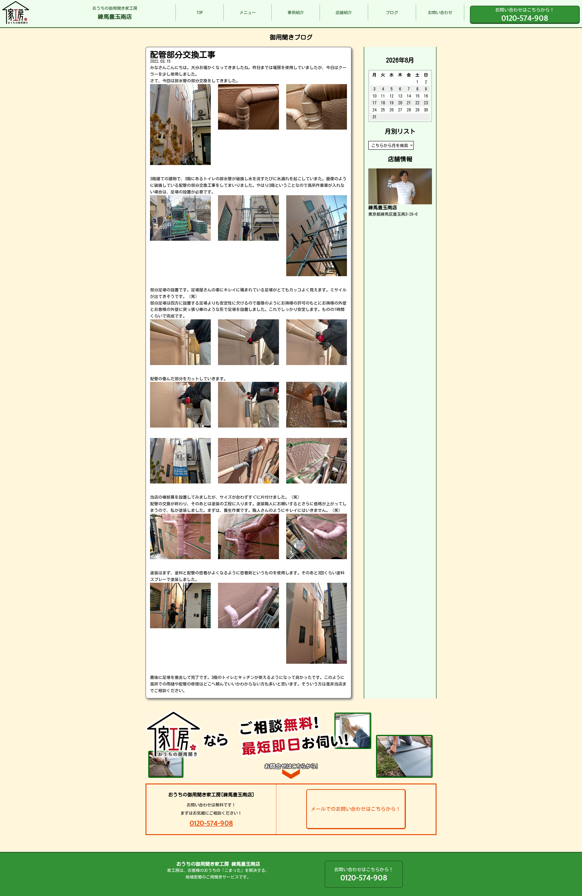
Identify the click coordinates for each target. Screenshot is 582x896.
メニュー (247, 12)
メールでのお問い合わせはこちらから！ (356, 808)
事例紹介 (296, 12)
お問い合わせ (440, 12)
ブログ (392, 12)
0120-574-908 (211, 823)
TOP (199, 12)
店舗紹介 (344, 12)
